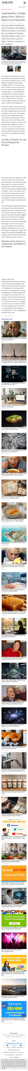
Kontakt (13, 1047)
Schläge (9, 9)
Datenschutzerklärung (13, 1050)
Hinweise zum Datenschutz (10, 1052)
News (8, 1047)
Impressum (20, 1047)
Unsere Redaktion (9, 1055)
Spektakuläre (4, 9)
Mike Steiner (19, 1055)
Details (19, 1066)
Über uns (21, 1052)
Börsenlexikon (14, 1033)
